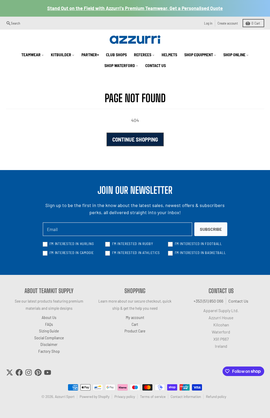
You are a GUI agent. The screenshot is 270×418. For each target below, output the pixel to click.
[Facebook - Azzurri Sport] (19, 372)
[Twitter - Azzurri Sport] (9, 372)
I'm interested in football (198, 243)
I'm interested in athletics (136, 252)
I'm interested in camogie (72, 252)
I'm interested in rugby (132, 243)
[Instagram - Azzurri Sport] (28, 372)
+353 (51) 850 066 (208, 300)
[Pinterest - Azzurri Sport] (38, 372)
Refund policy (216, 396)
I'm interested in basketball (200, 252)
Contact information (186, 396)
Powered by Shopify (94, 396)
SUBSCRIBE (211, 229)
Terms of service (153, 396)
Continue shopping (135, 139)
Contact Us (238, 300)
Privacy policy (124, 396)
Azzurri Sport (65, 396)
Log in (208, 23)
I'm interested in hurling (72, 243)
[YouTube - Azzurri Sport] (47, 372)
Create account (228, 23)
